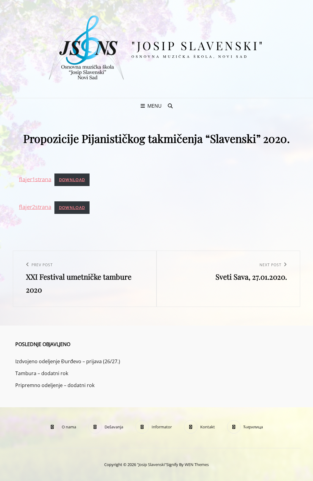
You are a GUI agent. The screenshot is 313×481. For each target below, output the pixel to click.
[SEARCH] (170, 105)
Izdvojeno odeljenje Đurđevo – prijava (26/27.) (67, 361)
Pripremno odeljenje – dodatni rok (54, 385)
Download (72, 179)
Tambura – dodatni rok (41, 373)
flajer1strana (35, 179)
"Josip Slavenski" (197, 45)
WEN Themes (197, 464)
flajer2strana (35, 207)
